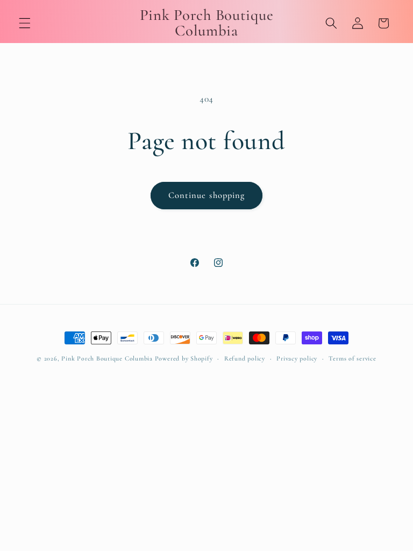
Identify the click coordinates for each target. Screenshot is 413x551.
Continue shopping (206, 195)
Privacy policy (296, 358)
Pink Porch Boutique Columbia (107, 358)
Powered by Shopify (184, 358)
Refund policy (244, 358)
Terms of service (352, 358)
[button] (25, 23)
